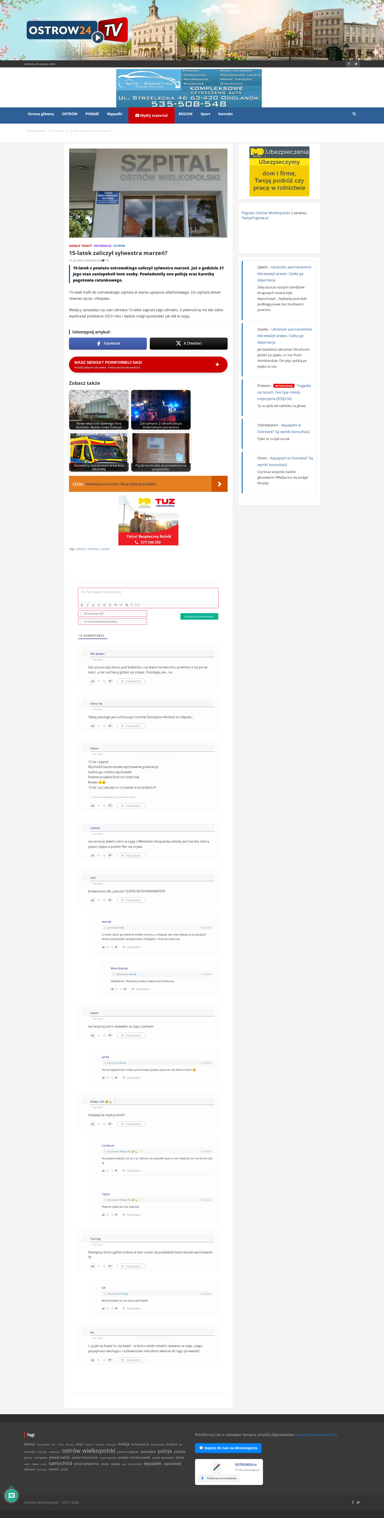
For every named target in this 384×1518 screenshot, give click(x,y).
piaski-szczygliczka (128, 1452)
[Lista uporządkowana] (104, 605)
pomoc (28, 1457)
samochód (60, 1463)
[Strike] (99, 605)
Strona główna (41, 113)
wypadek (152, 1463)
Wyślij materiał (153, 115)
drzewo (70, 1444)
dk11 (54, 1444)
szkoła (105, 1464)
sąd (124, 1464)
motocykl (29, 1452)
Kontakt (225, 113)
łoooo (123, 1063)
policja (165, 1451)
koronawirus (140, 1444)
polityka (180, 1451)
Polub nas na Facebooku (222, 1478)
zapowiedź (172, 1463)
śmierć (54, 1469)
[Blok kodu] (121, 605)
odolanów (54, 1452)
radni (27, 1464)
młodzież (93, 549)
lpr (180, 1444)
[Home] (36, 130)
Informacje (103, 246)
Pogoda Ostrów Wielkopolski (266, 212)
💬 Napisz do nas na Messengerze (228, 1448)
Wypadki (114, 113)
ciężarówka (43, 1444)
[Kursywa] (87, 605)
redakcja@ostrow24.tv (318, 1434)
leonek (132, 974)
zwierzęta (42, 1469)
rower (35, 1464)
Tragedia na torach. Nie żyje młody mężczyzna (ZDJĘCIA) (284, 392)
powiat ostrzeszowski (134, 1457)
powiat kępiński (108, 1457)
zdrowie (29, 1469)
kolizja (124, 1444)
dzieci (80, 1444)
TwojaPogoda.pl (255, 217)
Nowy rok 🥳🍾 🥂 (130, 1151)
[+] (137, 604)
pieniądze (148, 1451)
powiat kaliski (59, 1457)
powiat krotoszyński (85, 1457)
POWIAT (92, 113)
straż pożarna (86, 1463)
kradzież (171, 1444)
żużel (64, 1469)
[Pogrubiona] (82, 605)
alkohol (81, 549)
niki (122, 927)
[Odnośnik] (127, 605)
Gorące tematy (80, 246)
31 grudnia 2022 (80, 260)
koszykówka (157, 1444)
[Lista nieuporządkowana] (110, 605)
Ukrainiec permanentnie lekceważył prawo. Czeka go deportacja (284, 273)
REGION (186, 113)
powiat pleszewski (163, 1457)
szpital (105, 549)
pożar (180, 1457)
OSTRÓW (69, 113)
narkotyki (42, 1451)
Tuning (124, 1293)
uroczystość (135, 1464)
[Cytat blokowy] (115, 605)
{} (132, 604)
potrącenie (40, 1457)
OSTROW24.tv (246, 1464)
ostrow (96, 260)
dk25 (61, 1444)
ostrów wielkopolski (88, 1451)
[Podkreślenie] (93, 605)
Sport (205, 113)
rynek (44, 1464)
